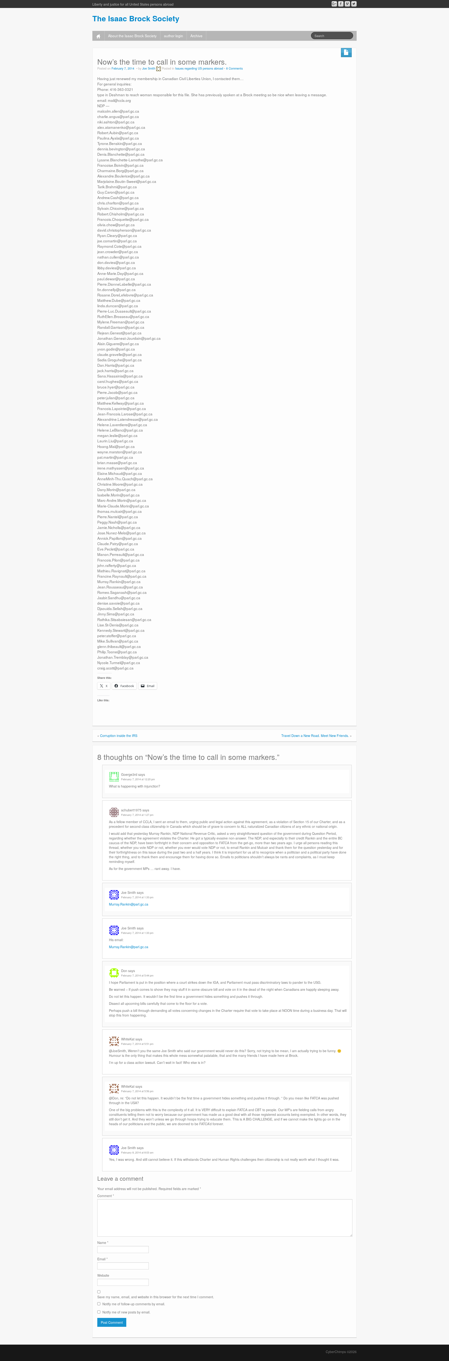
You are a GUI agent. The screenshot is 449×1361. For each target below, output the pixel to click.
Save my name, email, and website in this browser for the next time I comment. (155, 1296)
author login (173, 35)
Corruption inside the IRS (118, 735)
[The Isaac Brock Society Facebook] (341, 4)
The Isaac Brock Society (135, 18)
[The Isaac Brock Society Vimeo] (347, 4)
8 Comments (234, 68)
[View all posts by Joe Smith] (158, 68)
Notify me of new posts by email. (126, 1312)
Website (103, 1275)
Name (102, 1242)
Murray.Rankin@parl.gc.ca (128, 904)
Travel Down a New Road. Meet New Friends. (315, 735)
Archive (196, 35)
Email (102, 1259)
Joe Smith (148, 68)
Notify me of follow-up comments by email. (133, 1304)
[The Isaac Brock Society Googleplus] (334, 4)
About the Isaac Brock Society (132, 35)
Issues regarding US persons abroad (199, 68)
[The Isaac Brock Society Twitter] (354, 4)
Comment (105, 1195)
